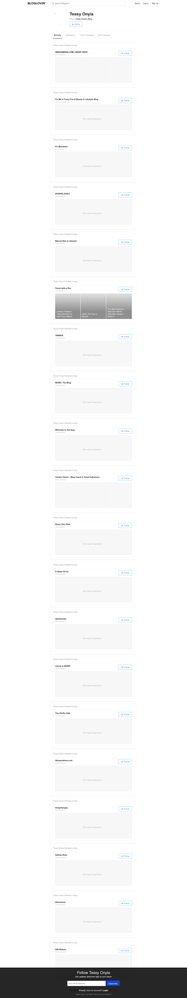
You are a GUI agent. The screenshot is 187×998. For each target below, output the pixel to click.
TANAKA (59, 335)
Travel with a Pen (63, 288)
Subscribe (112, 983)
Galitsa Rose (61, 854)
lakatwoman (60, 618)
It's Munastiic (61, 146)
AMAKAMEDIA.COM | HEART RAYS (71, 52)
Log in (146, 3)
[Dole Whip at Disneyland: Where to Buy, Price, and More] (93, 495)
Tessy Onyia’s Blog (84, 18)
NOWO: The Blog (63, 382)
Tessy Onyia (58, 45)
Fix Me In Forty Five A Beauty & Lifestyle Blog (76, 99)
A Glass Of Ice (61, 571)
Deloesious (60, 902)
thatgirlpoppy (61, 807)
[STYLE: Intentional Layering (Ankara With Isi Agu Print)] (93, 70)
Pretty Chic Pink (62, 524)
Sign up (155, 3)
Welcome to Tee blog (65, 429)
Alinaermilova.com (63, 760)
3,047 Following (87, 35)
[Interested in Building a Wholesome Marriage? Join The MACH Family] (119, 70)
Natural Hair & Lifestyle (66, 241)
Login (105, 990)
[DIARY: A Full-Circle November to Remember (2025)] (67, 70)
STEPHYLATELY (62, 193)
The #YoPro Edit (62, 713)
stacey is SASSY (62, 666)
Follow (77, 24)
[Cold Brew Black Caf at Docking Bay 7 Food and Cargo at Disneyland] (119, 495)
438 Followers (104, 35)
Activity (57, 35)
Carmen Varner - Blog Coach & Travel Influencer (77, 477)
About (137, 3)
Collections (70, 35)
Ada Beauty (60, 949)
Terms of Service (105, 994)
